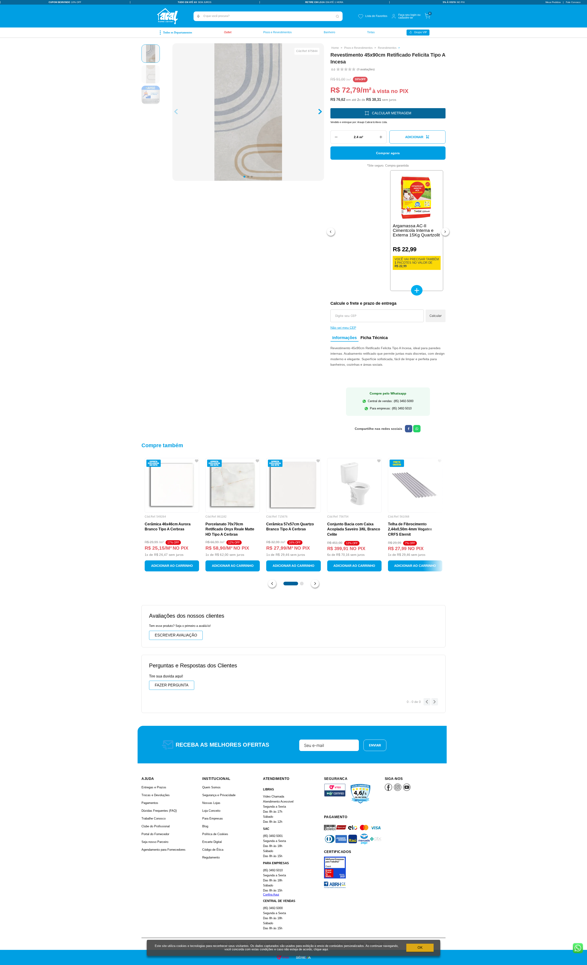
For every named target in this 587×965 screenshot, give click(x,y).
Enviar (375, 745)
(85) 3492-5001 (273, 836)
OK (420, 947)
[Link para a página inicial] (335, 48)
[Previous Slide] (331, 232)
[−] (336, 137)
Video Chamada (273, 796)
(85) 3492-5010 (273, 870)
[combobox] (268, 16)
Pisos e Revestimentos (358, 47)
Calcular (435, 316)
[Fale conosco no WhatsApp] (578, 948)
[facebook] (408, 428)
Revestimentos (387, 47)
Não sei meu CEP (343, 327)
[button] (198, 16)
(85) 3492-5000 (273, 908)
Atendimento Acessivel (278, 801)
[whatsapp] (417, 428)
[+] (381, 137)
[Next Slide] (445, 232)
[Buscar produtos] (337, 16)
